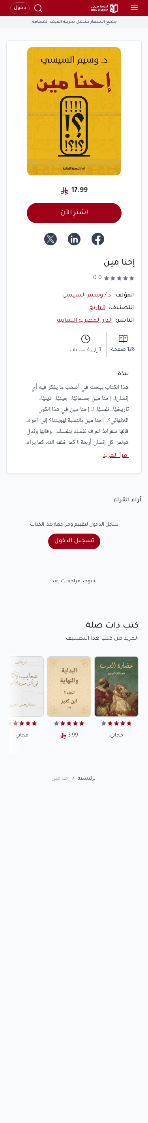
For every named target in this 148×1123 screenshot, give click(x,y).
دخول (20, 8)
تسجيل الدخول (74, 541)
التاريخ (97, 308)
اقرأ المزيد (116, 456)
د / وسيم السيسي (86, 296)
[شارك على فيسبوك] (97, 239)
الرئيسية (87, 779)
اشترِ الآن (74, 213)
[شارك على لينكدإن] (74, 239)
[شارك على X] (50, 239)
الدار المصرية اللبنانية (84, 321)
